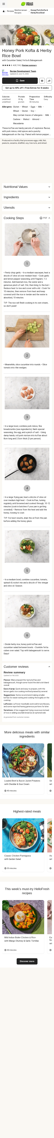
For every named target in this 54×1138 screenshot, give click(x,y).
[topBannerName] (27, 20)
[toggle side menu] (3, 4)
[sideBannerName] (27, 163)
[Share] (49, 80)
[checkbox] (3, 65)
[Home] (3, 11)
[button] (27, 197)
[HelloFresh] (27, 4)
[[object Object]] (42, 80)
